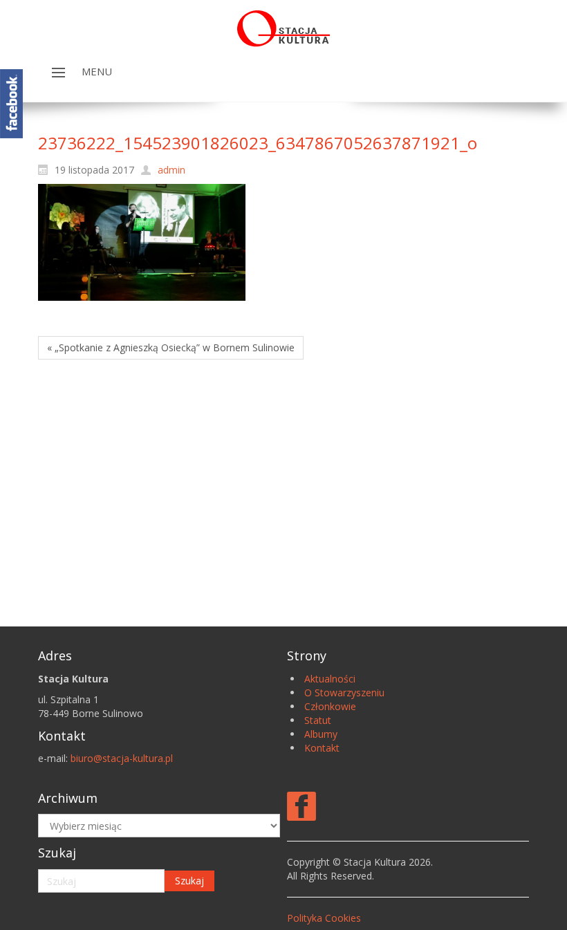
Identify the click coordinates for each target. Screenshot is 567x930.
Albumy (320, 734)
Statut (317, 720)
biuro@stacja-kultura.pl (122, 758)
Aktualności (329, 678)
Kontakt (322, 747)
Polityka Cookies (324, 917)
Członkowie (330, 706)
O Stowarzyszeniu (344, 692)
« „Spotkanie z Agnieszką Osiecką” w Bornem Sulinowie (171, 347)
